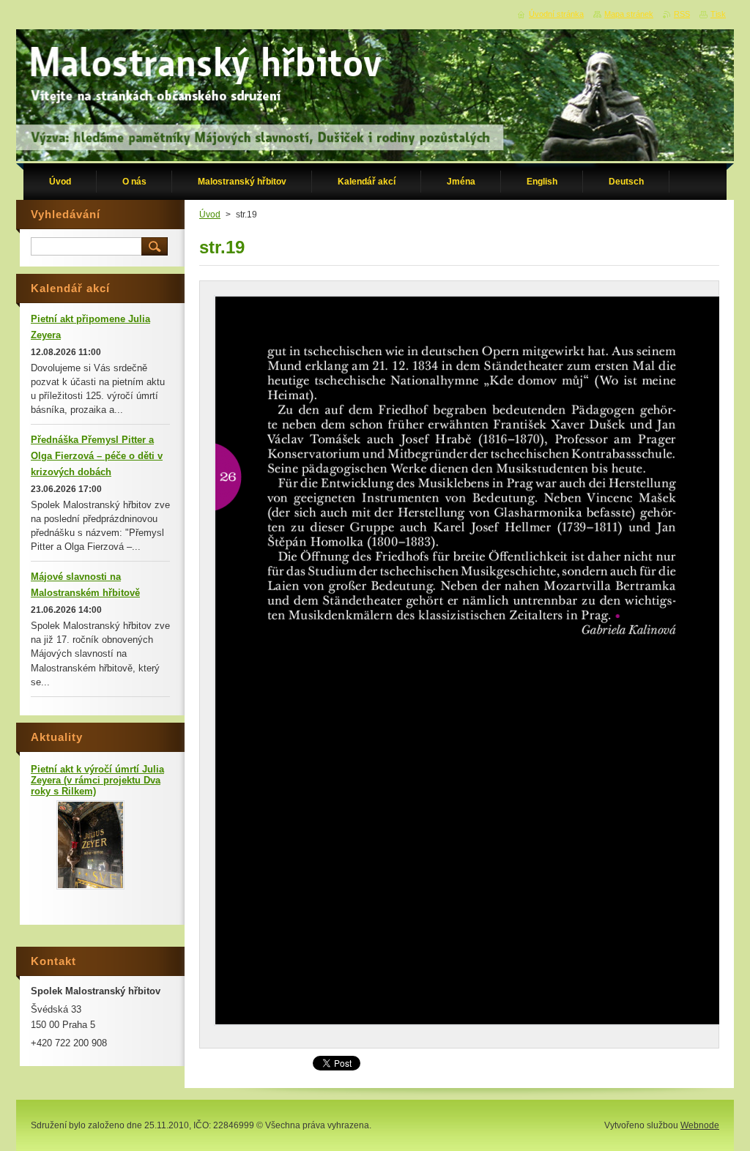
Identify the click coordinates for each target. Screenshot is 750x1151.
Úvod (209, 214)
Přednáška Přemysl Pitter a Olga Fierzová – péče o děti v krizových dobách (97, 455)
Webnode (699, 1125)
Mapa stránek (628, 14)
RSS (682, 14)
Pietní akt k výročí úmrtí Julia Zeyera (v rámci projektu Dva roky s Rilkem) (97, 780)
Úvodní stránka (556, 14)
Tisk (718, 14)
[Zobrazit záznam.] (90, 886)
